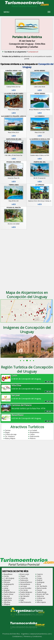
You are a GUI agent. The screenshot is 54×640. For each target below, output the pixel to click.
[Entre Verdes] (39, 85)
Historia (32, 438)
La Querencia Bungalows (40, 139)
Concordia (24, 578)
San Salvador (24, 596)
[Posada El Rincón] (13, 222)
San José (7, 596)
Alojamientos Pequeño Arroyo (13, 116)
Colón (39, 576)
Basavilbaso (8, 574)
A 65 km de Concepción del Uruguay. (26, 416)
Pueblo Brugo (42, 592)
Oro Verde (24, 590)
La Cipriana (39, 185)
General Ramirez (26, 582)
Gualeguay (40, 582)
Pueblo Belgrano (26, 592)
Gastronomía (34, 436)
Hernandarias (25, 584)
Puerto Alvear (8, 594)
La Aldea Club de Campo (13, 93)
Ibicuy (39, 584)
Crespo (39, 578)
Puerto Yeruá (25, 594)
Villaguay (7, 604)
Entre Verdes (39, 70)
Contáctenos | (18, 636)
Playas (7, 432)
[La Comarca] (39, 131)
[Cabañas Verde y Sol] (13, 85)
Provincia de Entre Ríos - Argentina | (16, 634)
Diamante (7, 580)
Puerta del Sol (40, 162)
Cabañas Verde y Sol (13, 70)
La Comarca (39, 116)
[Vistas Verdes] (39, 108)
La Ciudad (33, 430)
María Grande (42, 588)
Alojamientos (34, 432)
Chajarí (22, 576)
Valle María (8, 600)
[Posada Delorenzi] (13, 176)
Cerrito (6, 576)
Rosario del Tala (42, 594)
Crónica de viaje (10, 434)
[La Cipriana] (39, 199)
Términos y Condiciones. (33, 636)
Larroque (23, 586)
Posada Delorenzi (14, 162)
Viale (22, 600)
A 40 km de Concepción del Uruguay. (26, 377)
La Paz (6, 586)
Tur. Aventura (10, 436)
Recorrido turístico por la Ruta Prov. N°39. (29, 407)
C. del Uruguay (9, 578)
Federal (39, 580)
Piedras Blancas (9, 592)
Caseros (40, 574)
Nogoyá (6, 590)
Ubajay (22, 598)
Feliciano (7, 582)
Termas (7, 430)
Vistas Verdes (39, 93)
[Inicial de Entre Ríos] (27, 7)
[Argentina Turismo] (27, 619)
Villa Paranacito (25, 602)
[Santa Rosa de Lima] (13, 153)
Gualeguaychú (9, 584)
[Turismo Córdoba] (27, 631)
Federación (24, 580)
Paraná (39, 590)
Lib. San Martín (42, 586)
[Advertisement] (27, 259)
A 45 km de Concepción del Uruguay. (26, 397)
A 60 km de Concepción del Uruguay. (26, 387)
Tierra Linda (14, 185)
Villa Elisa (7, 602)
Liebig (6, 588)
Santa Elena (8, 598)
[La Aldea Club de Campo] (13, 108)
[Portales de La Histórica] (27, 33)
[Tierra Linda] (13, 199)
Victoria (39, 600)
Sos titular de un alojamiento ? (21, 52)
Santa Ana (40, 596)
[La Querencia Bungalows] (39, 153)
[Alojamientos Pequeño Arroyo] (13, 131)
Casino (32, 434)
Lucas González (25, 588)
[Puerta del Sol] (39, 176)
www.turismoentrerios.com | (41, 634)
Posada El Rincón (14, 207)
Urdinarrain (41, 598)
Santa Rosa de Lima (13, 139)
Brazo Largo (24, 574)
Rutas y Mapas (10, 438)
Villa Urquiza (41, 602)
